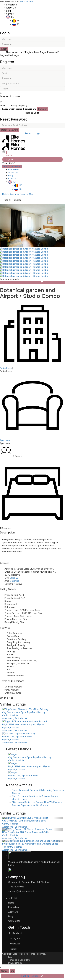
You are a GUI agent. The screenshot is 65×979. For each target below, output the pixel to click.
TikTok (13, 949)
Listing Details (8, 589)
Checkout (17, 166)
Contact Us (14, 921)
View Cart (7, 166)
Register (42, 109)
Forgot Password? (49, 52)
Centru (5, 715)
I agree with (19, 109)
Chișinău (14, 578)
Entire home (6, 368)
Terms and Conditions (12, 681)
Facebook (17, 933)
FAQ (10, 957)
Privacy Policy (15, 963)
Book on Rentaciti (30, 282)
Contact (10, 13)
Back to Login (32, 112)
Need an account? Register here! (22, 52)
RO (18, 20)
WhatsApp (15, 943)
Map (31, 194)
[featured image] (32, 225)
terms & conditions (26, 109)
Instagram (15, 938)
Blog (8, 10)
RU (18, 24)
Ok (12, 971)
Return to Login (32, 133)
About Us (11, 7)
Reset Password (9, 130)
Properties (11, 4)
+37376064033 (16, 886)
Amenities (15, 194)
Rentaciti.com (26, 1)
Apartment (5, 440)
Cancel (4, 971)
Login (4, 48)
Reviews (24, 194)
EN (12, 17)
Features (5, 627)
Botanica (14, 581)
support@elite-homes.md (21, 891)
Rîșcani (5, 727)
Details (5, 194)
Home (11, 902)
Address (4, 563)
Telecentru (7, 846)
